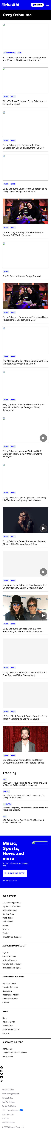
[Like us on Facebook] (2, 1067)
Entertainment (9, 53)
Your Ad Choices (8, 1102)
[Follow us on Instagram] (2, 1070)
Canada (5, 1033)
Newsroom (7, 991)
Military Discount (9, 910)
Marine (5, 925)
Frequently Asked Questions (14, 1052)
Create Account (9, 956)
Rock (13, 96)
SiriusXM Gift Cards (10, 1029)
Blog (4, 1018)
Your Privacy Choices (10, 1110)
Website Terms (8, 1090)
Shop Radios (7, 918)
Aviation (5, 929)
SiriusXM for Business (11, 937)
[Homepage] (10, 4)
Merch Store (7, 1025)
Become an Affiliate (10, 995)
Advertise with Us (10, 998)
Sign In (5, 952)
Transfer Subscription (11, 964)
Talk (19, 53)
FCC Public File (8, 1114)
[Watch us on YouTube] (2, 1077)
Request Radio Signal (11, 968)
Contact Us (7, 1049)
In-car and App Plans (11, 902)
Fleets (5, 933)
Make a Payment (9, 960)
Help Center (7, 1056)
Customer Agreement (10, 1094)
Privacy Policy (7, 1098)
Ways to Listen (8, 1022)
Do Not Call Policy (9, 1106)
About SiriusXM (9, 983)
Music (6, 96)
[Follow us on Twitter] (2, 1074)
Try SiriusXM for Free (11, 906)
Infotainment (7, 921)
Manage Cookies (8, 1122)
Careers (5, 1002)
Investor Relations (10, 987)
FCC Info (5, 1118)
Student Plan (8, 914)
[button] (47, 4)
